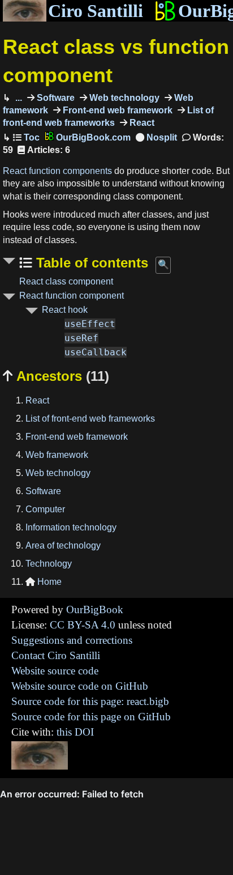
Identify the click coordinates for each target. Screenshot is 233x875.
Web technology (123, 98)
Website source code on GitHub (79, 686)
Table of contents (90, 262)
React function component (71, 295)
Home (43, 582)
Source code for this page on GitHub (91, 717)
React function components (57, 171)
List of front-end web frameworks (90, 418)
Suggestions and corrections (71, 640)
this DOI (75, 732)
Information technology (70, 527)
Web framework (56, 455)
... (17, 98)
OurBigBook (94, 609)
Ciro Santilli (95, 11)
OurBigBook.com (92, 137)
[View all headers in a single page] (156, 137)
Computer (45, 509)
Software (54, 98)
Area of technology (63, 545)
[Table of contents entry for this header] (26, 137)
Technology (48, 563)
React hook (65, 310)
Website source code (54, 671)
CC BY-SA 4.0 (82, 625)
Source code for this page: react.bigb (90, 701)
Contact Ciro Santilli (55, 655)
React (140, 123)
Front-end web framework (116, 110)
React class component (66, 281)
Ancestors (56, 376)
